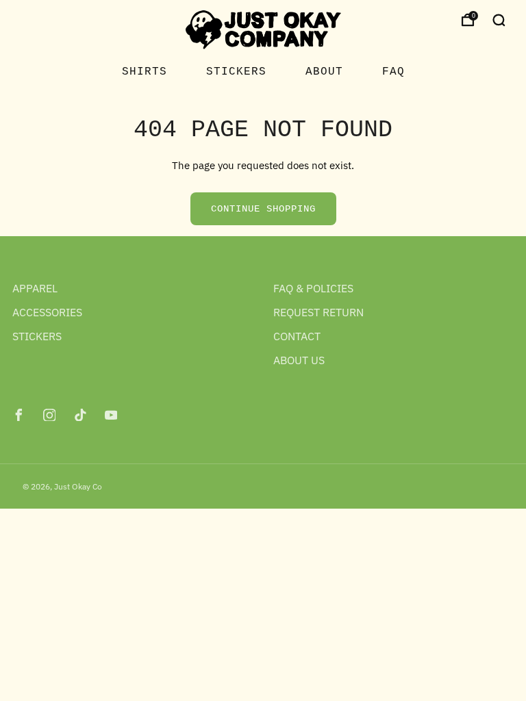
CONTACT (297, 336)
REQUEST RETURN (318, 312)
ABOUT (324, 72)
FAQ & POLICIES (313, 288)
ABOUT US (299, 360)
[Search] (498, 20)
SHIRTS (144, 72)
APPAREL (35, 288)
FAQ (393, 72)
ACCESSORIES (47, 312)
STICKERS (236, 72)
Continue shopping (263, 208)
